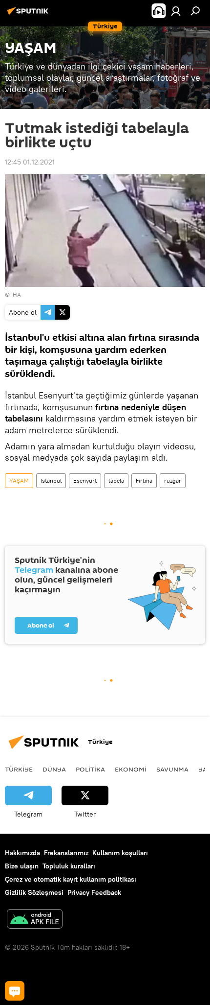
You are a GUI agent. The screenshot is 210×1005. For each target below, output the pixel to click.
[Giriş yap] (176, 11)
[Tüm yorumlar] (14, 991)
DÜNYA (54, 769)
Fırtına (144, 480)
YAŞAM (19, 480)
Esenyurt (85, 480)
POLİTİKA (90, 769)
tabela (116, 480)
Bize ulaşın (22, 866)
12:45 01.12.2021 (30, 162)
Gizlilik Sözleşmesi (34, 892)
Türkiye (19, 769)
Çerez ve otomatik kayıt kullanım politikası (70, 879)
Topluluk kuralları (68, 866)
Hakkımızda (22, 852)
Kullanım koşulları (120, 852)
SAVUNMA (172, 769)
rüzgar (172, 480)
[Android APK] (34, 920)
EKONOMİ (131, 769)
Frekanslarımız (66, 852)
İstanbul (51, 480)
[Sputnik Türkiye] (29, 14)
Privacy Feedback (94, 892)
